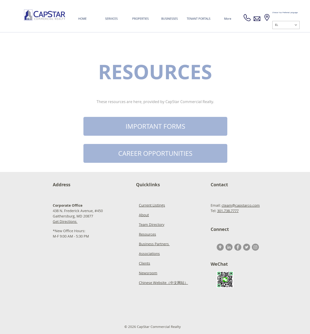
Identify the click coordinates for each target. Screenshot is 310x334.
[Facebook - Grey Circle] (237, 247)
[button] (155, 126)
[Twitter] (246, 247)
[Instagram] (255, 247)
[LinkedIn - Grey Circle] (229, 247)
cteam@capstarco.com (241, 205)
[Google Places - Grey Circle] (220, 247)
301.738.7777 (228, 210)
